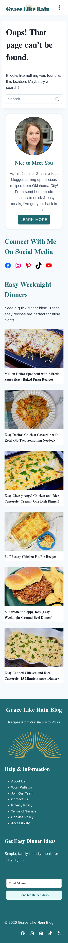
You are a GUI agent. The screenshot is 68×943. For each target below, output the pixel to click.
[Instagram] (32, 933)
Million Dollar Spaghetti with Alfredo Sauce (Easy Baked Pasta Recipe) (32, 376)
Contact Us (19, 799)
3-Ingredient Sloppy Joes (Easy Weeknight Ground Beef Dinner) (28, 614)
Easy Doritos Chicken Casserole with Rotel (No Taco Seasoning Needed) (31, 437)
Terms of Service (23, 811)
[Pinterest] (41, 933)
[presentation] (34, 348)
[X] (59, 933)
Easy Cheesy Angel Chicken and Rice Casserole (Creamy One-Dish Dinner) (32, 498)
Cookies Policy (22, 817)
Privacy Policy (21, 805)
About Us (18, 781)
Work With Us (21, 787)
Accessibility (20, 823)
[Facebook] (23, 933)
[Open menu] (59, 7)
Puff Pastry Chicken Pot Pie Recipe (30, 556)
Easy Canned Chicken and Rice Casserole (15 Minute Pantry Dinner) (32, 675)
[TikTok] (50, 933)
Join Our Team (22, 793)
